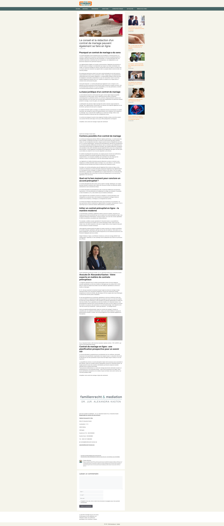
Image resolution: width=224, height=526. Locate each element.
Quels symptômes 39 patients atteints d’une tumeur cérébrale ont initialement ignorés (135, 118)
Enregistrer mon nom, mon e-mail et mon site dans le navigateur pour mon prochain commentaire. (100, 501)
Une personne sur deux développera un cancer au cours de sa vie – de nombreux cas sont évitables (100, 456)
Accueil (78, 8)
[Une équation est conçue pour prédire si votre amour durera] (136, 79)
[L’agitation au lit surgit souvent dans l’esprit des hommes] (136, 96)
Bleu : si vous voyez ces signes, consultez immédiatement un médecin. (135, 47)
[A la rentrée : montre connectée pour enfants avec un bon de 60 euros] (136, 61)
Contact (118, 524)
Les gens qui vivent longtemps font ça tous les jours (91, 455)
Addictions (105, 8)
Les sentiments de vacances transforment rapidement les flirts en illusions (136, 29)
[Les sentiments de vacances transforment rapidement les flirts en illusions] (136, 24)
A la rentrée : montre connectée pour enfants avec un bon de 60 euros (135, 65)
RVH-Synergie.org (112, 524)
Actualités (130, 8)
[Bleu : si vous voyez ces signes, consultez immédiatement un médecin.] (136, 43)
